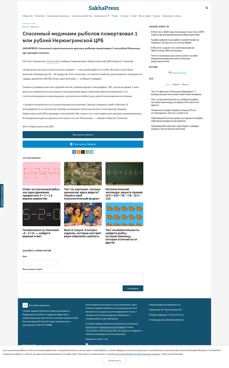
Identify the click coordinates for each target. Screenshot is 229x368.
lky (105, 339)
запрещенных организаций (112, 327)
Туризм (156, 15)
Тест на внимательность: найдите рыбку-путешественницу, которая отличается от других (122, 236)
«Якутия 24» (53, 61)
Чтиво (115, 15)
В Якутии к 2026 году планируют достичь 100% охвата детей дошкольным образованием (177, 33)
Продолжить (114, 360)
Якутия (26, 27)
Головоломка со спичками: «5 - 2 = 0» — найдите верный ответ (41, 233)
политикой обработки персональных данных (137, 353)
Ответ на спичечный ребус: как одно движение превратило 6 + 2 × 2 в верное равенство (41, 193)
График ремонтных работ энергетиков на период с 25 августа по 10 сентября (175, 41)
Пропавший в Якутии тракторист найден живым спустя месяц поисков (175, 127)
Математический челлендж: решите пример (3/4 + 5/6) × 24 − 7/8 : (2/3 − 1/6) (124, 193)
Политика (40, 15)
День (167, 84)
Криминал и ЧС (102, 15)
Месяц (185, 84)
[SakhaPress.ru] (1, 196)
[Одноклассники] (78, 152)
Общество (28, 15)
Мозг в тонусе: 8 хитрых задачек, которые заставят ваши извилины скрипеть (83, 233)
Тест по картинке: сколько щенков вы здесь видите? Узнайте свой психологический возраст (82, 193)
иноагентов (91, 327)
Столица (124, 15)
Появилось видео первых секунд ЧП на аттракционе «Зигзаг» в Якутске (173, 112)
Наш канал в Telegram (85, 144)
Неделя (176, 84)
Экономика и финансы (58, 15)
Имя (25, 256)
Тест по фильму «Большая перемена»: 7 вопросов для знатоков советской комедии (176, 93)
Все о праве (145, 15)
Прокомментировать (83, 134)
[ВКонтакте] (74, 152)
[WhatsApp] (87, 152)
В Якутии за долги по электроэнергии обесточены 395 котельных (173, 49)
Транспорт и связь (171, 15)
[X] (83, 152)
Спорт (134, 15)
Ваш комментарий (32, 269)
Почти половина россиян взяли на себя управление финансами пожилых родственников (174, 58)
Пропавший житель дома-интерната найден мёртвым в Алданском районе (177, 119)
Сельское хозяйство (82, 15)
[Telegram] (91, 152)
